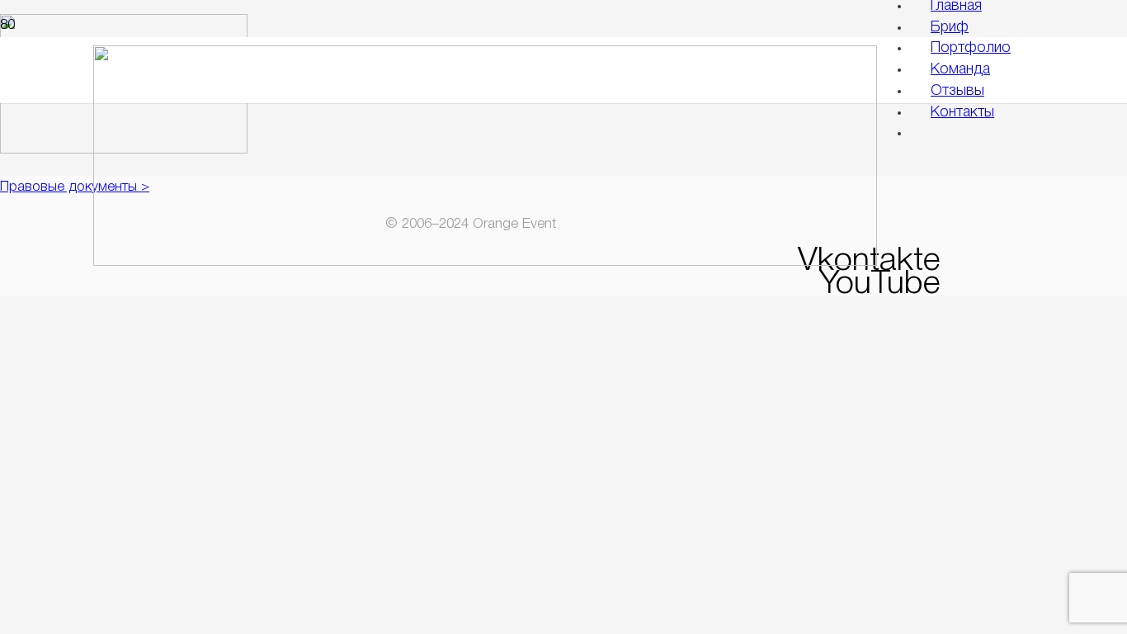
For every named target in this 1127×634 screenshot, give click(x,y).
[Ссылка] (485, 262)
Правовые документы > (74, 187)
